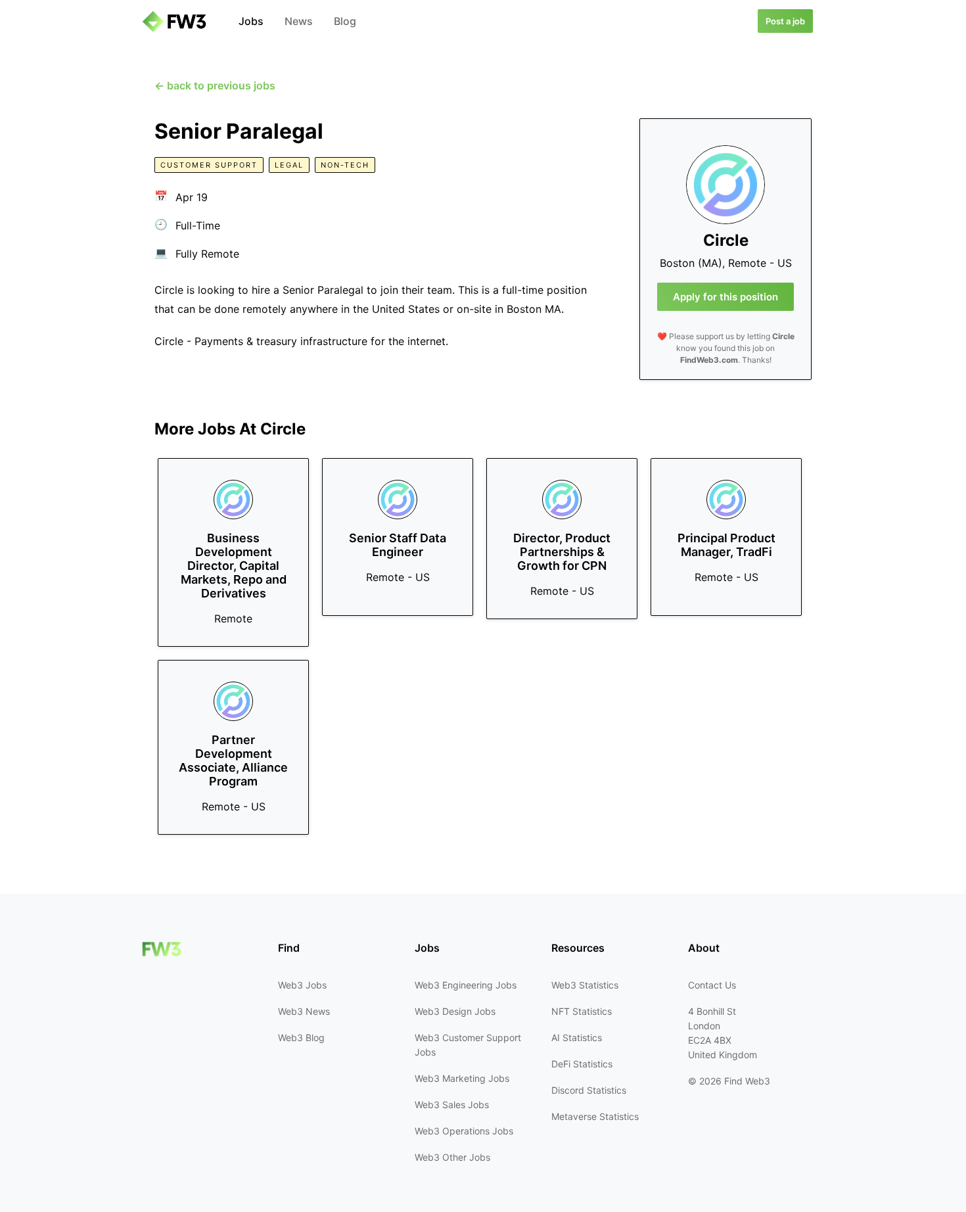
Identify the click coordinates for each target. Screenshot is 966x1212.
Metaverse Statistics (595, 1116)
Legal (289, 165)
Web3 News (304, 1011)
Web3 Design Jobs (455, 1011)
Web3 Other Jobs (452, 1157)
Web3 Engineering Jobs (466, 985)
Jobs (251, 21)
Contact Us (712, 985)
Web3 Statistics (584, 985)
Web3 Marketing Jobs (462, 1078)
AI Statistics (576, 1037)
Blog (345, 21)
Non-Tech (345, 165)
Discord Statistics (588, 1090)
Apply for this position (725, 297)
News (299, 21)
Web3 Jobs (302, 985)
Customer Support (209, 165)
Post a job (785, 21)
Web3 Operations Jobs (464, 1130)
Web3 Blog (301, 1037)
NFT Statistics (581, 1011)
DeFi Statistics (581, 1063)
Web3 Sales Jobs (452, 1104)
